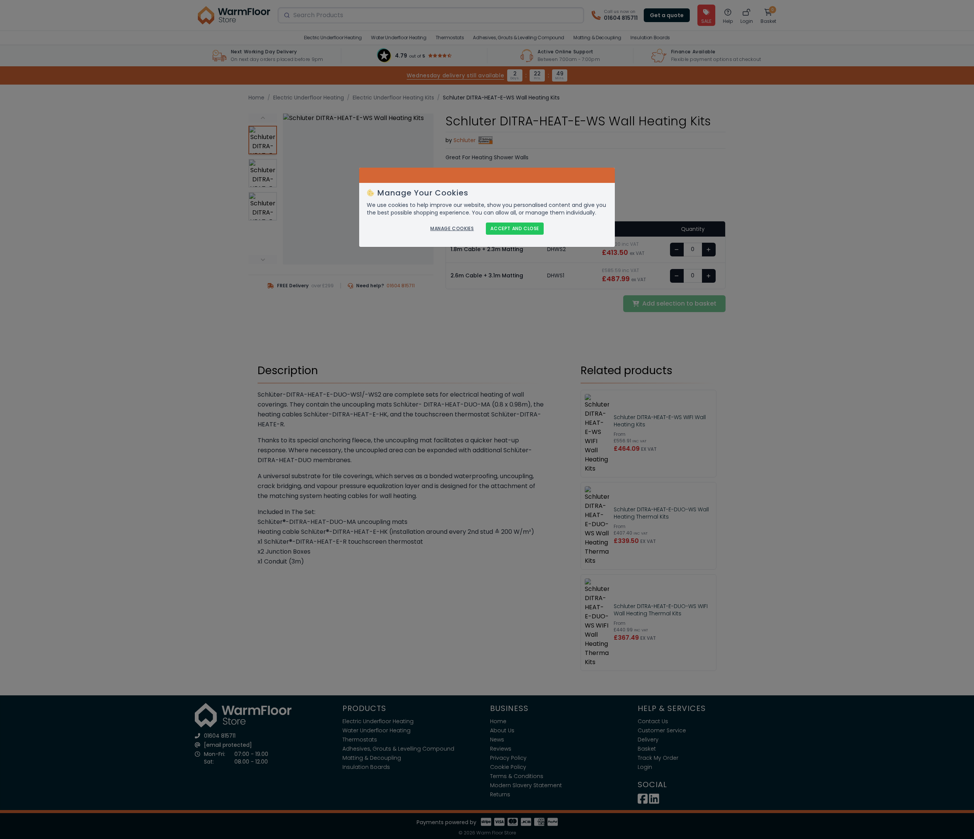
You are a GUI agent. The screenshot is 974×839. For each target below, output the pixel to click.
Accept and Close (514, 228)
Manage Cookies (452, 229)
